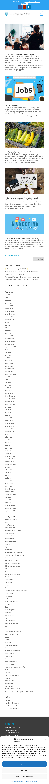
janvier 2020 (9, 486)
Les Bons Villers (10, 621)
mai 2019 (8, 500)
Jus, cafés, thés (10, 615)
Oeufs (7, 637)
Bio (6, 569)
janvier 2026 (9, 309)
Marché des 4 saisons (12, 623)
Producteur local (10, 653)
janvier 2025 (9, 336)
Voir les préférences (24, 776)
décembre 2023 (10, 369)
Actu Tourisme (9, 539)
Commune (8, 582)
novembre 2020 (10, 459)
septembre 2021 (10, 432)
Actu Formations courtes (13, 530)
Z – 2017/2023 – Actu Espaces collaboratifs (19, 692)
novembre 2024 (10, 341)
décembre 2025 (10, 311)
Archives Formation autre (13, 563)
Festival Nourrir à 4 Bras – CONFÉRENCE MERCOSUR (21, 280)
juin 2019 (8, 497)
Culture (7, 585)
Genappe (8, 604)
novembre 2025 (10, 314)
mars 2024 (8, 361)
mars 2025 (8, 333)
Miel (6, 626)
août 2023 (8, 377)
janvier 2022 (9, 421)
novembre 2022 (10, 399)
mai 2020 (8, 475)
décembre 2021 (10, 423)
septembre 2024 (10, 347)
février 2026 (9, 306)
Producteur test (10, 656)
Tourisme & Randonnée (12, 675)
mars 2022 (8, 418)
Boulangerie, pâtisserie (12, 574)
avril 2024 (8, 358)
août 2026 (8, 295)
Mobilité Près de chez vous (13, 632)
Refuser (24, 770)
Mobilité (7, 629)
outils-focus (9, 642)
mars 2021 (8, 448)
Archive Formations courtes (14, 558)
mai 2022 (8, 412)
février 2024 (9, 363)
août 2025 (8, 322)
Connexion (8, 700)
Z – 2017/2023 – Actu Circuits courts (16, 689)
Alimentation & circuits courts (14, 555)
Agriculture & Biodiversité (13, 552)
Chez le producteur (11, 577)
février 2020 (9, 484)
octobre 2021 (9, 429)
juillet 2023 (8, 380)
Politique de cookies (17, 781)
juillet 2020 (8, 470)
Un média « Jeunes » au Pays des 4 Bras (22, 54)
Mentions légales (31, 781)
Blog (6, 571)
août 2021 (8, 434)
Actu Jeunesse (9, 533)
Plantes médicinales (11, 645)
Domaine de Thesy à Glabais (14, 274)
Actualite (7, 544)
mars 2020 (8, 481)
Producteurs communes (13, 659)
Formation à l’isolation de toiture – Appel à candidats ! (22, 277)
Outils (7, 640)
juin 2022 (8, 410)
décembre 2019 (10, 489)
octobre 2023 (9, 371)
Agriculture (8, 550)
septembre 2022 (10, 404)
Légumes (8, 618)
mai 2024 (8, 355)
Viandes (7, 678)
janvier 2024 (9, 366)
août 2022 (8, 407)
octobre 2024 (9, 344)
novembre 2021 (10, 426)
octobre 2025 (9, 317)
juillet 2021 (8, 437)
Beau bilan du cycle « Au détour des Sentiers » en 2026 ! (23, 271)
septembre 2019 (10, 494)
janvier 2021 (9, 453)
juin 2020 (8, 473)
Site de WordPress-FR (12, 709)
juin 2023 (8, 382)
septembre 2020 (10, 464)
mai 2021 (8, 443)
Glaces (7, 607)
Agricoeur (8, 547)
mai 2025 (8, 328)
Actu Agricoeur (10, 525)
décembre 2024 (10, 339)
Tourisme (8, 673)
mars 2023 (8, 391)
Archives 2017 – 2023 (12, 560)
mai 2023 (8, 385)
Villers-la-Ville (9, 686)
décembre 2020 (10, 456)
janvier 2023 (9, 393)
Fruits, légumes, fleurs (12, 601)
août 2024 (8, 350)
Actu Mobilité (9, 536)
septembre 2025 (10, 320)
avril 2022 (8, 415)
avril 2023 (8, 388)
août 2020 (8, 467)
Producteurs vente (11, 662)
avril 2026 (8, 300)
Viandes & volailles (11, 681)
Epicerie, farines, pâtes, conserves (16, 591)
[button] (45, 740)
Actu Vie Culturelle (11, 541)
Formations (8, 596)
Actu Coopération (10, 528)
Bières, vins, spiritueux (12, 566)
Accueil (7, 522)
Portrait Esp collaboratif (12, 651)
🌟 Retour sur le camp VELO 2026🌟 (16, 269)
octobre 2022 (9, 402)
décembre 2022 (10, 396)
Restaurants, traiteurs (12, 670)
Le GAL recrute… (12, 106)
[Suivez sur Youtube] (24, 7)
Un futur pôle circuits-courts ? (18, 152)
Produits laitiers (10, 664)
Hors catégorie (10, 610)
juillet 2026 (8, 298)
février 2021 (9, 451)
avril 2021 (8, 445)
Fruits (7, 599)
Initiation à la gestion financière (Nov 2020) (23, 198)
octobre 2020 (9, 462)
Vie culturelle (9, 683)
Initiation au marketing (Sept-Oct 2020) (22, 238)
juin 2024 (8, 352)
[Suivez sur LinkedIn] (29, 7)
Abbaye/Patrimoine (11, 520)
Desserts (8, 588)
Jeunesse (8, 612)
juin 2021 (8, 440)
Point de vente (9, 648)
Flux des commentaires (12, 706)
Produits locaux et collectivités (15, 667)
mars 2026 (8, 303)
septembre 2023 (10, 374)
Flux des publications (12, 703)
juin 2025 (8, 325)
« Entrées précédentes (12, 256)
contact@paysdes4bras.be (32, 2)
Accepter (24, 764)
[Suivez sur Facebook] (20, 7)
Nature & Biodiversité (12, 634)
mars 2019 (8, 503)
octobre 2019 (9, 492)
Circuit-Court (9, 580)
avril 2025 (8, 330)
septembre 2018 (10, 508)
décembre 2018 (10, 505)
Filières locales (10, 593)
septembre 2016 (10, 511)
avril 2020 (8, 478)
